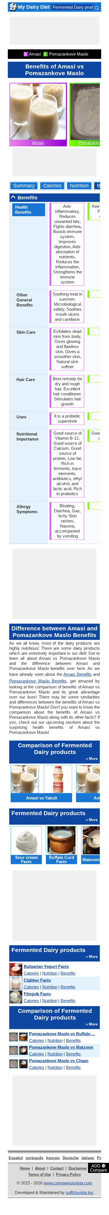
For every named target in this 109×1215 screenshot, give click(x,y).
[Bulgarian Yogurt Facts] (15, 970)
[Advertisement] (54, 31)
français (53, 1158)
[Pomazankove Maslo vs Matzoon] (18, 1050)
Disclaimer (77, 1168)
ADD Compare (98, 1167)
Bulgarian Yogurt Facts (46, 966)
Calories (52, 186)
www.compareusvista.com (68, 1183)
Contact (56, 1168)
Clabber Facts (37, 980)
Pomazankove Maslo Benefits (38, 681)
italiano (87, 1158)
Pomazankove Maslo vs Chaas (58, 1060)
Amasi (38, 142)
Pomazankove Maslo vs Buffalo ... (62, 1033)
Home (25, 1168)
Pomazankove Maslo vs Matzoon (61, 1047)
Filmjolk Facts (37, 994)
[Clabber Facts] (15, 983)
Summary (24, 186)
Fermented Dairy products (77, 7)
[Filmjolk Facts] (15, 997)
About (40, 1168)
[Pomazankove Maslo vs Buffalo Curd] (18, 1037)
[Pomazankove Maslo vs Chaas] (18, 1064)
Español (16, 1158)
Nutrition (79, 186)
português (34, 1158)
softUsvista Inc (79, 1192)
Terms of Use (39, 1174)
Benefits (68, 973)
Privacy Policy (68, 1174)
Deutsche (71, 1158)
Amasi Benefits (77, 674)
